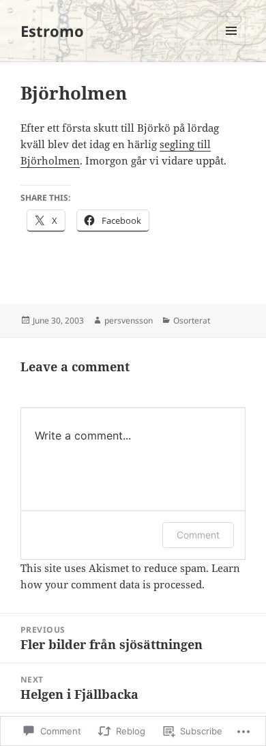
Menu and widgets (232, 44)
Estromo (52, 30)
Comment (198, 535)
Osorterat (191, 320)
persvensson (128, 320)
